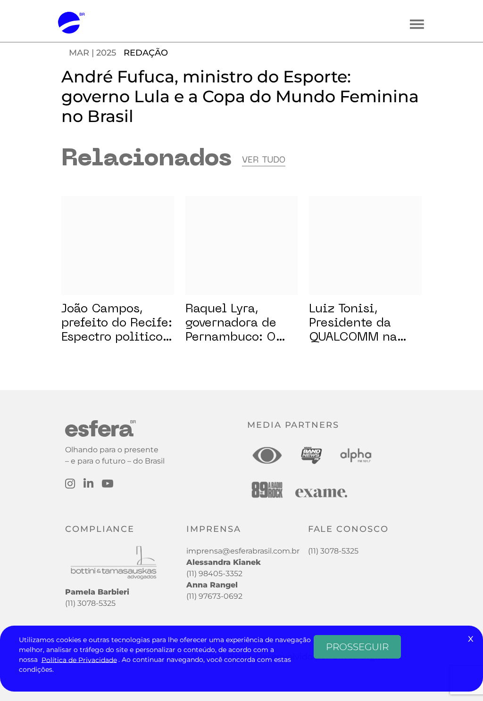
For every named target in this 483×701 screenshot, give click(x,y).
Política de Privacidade (79, 659)
